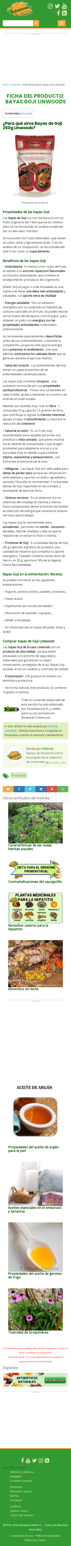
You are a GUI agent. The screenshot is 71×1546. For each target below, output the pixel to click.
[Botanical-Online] (20, 8)
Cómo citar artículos (22, 1515)
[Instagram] (41, 1461)
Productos (15, 84)
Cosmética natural (20, 1480)
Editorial (47, 749)
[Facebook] (22, 1461)
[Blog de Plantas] (47, 1461)
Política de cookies (35, 1540)
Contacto (15, 1506)
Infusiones (16, 1487)
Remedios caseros (21, 1491)
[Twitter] (34, 1461)
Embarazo (16, 1500)
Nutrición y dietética (21, 1472)
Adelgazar (16, 1476)
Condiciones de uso (21, 1535)
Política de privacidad (47, 1535)
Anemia (14, 1495)
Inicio (5, 84)
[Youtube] (28, 1461)
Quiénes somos (19, 1511)
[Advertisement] (35, 60)
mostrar (26, 113)
